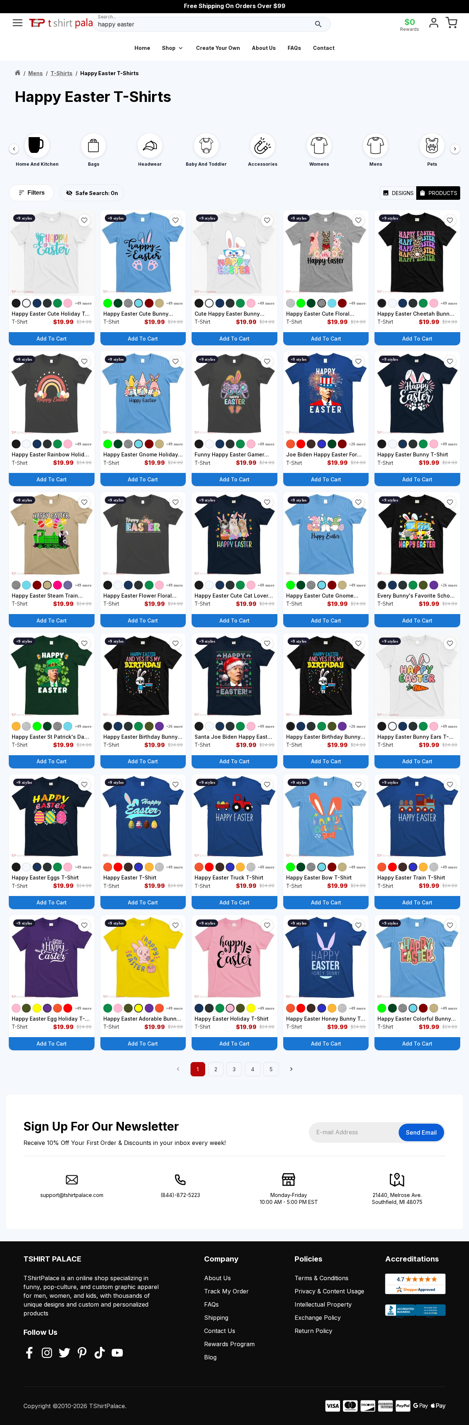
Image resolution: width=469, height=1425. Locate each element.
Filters (36, 193)
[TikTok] (100, 1353)
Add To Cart (52, 338)
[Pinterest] (82, 1353)
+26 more (357, 444)
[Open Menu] (17, 24)
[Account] (434, 24)
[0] (451, 24)
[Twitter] (64, 1353)
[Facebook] (29, 1353)
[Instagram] (47, 1353)
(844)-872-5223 (180, 1195)
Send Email (421, 1132)
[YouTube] (117, 1353)
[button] (84, 220)
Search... (107, 16)
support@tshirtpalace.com (71, 1195)
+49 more (83, 303)
